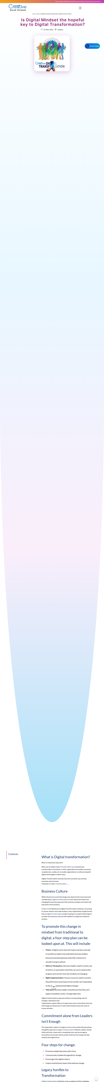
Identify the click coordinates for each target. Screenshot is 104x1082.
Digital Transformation (64, 867)
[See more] (54, 987)
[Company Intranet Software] (17, 12)
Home (34, 14)
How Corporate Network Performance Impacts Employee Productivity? (77, 1)
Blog (38, 14)
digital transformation (60, 899)
